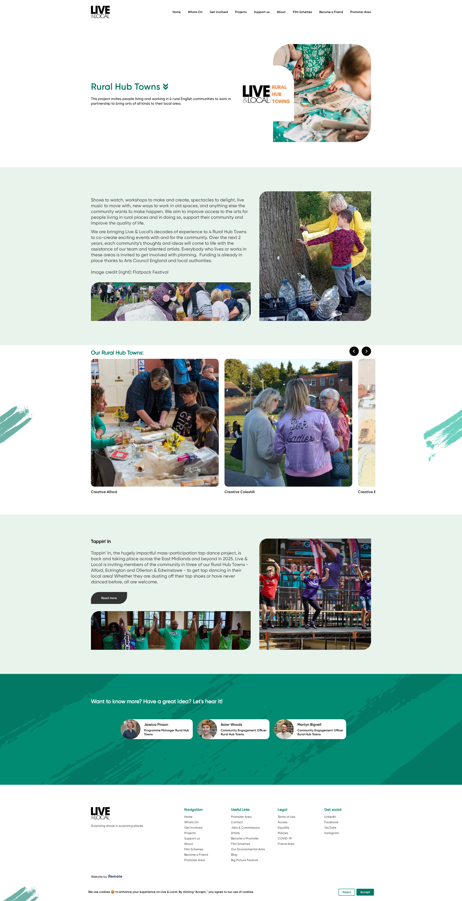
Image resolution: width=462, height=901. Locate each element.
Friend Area (286, 844)
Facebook (331, 822)
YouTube (330, 827)
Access (282, 822)
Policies (283, 833)
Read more (109, 598)
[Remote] (115, 876)
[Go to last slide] (354, 351)
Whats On (195, 12)
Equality (283, 827)
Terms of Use (286, 817)
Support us (262, 12)
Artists (235, 833)
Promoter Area (360, 12)
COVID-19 (285, 838)
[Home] (100, 12)
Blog (234, 854)
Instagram (331, 833)
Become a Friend (331, 12)
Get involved (219, 12)
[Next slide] (366, 351)
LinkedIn (330, 817)
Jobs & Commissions (245, 827)
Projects (241, 12)
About (281, 12)
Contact (237, 822)
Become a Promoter (245, 838)
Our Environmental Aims (248, 849)
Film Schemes (302, 12)
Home (177, 12)
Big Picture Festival (244, 860)
